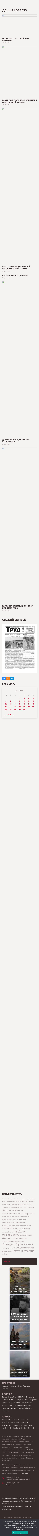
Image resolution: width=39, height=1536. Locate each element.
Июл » (12, 715)
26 (6, 710)
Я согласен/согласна (20, 1533)
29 (20, 710)
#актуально (10, 1210)
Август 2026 (6, 1420)
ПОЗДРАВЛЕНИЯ (14, 1402)
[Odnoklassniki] (8, 678)
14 (15, 704)
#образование (25, 1235)
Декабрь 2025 (28, 1425)
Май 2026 (5, 1422)
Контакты (13, 1386)
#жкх (23, 1219)
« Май (7, 715)
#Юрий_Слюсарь (27, 1207)
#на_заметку (10, 1234)
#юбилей (5, 1254)
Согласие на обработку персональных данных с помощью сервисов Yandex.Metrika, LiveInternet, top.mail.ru (18, 1501)
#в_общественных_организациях (13, 1216)
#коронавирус (8, 1228)
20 (11, 707)
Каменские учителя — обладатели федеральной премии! (19, 101)
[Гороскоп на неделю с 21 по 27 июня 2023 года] (19, 449)
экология (5, 1411)
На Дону (25, 1400)
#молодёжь (6, 1232)
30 (24, 710)
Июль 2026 (16, 1420)
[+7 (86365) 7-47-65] (4, 1478)
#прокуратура (6, 1248)
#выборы (27, 1216)
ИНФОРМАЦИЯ (7, 1400)
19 (6, 707)
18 (33, 704)
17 (29, 704)
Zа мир (4, 1397)
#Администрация (31, 1199)
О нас (20, 1386)
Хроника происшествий (23, 1405)
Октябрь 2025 (17, 1428)
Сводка (4, 1405)
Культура (18, 1400)
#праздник (8, 1244)
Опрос (4, 1402)
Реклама (5, 1389)
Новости (5, 1386)
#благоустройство (26, 1213)
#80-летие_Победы (7, 1199)
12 (6, 704)
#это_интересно (24, 1250)
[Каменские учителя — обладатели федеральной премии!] (19, 47)
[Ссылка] (19, 798)
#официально (11, 1238)
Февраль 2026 (7, 1425)
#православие (19, 1241)
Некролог (33, 1400)
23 (24, 707)
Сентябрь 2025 (29, 1428)
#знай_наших (20, 1222)
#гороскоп (6, 1219)
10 (29, 701)
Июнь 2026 (25, 1420)
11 (33, 701)
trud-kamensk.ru (24, 1473)
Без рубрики (12, 1397)
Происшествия (27, 1402)
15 (19, 704)
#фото (11, 1251)
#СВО (24, 1204)
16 (24, 704)
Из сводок (31, 1397)
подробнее (15, 1523)
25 (33, 707)
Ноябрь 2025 (6, 1428)
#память (24, 1238)
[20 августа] (19, 648)
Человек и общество (25, 1408)
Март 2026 (24, 1422)
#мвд (28, 1228)
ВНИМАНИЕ (22, 1397)
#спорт (30, 1247)
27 (11, 710)
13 (10, 704)
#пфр (12, 1248)
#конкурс (27, 1225)
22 (20, 707)
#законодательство (8, 1222)
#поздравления (8, 1241)
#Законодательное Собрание (11, 1202)
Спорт (11, 1405)
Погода (7, 1261)
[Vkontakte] (4, 678)
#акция (21, 1211)
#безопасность (9, 1213)
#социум (20, 1247)
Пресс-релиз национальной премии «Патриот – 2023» (16, 268)
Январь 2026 (18, 1425)
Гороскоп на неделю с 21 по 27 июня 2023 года (17, 607)
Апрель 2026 (14, 1422)
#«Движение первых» (19, 1199)
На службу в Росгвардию (15, 275)
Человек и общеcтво (9, 1408)
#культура (20, 1228)
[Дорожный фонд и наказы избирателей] (19, 282)
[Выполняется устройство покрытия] (19, 16)
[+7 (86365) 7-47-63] (4, 1483)
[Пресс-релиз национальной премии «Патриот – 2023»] (19, 109)
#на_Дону (18, 1231)
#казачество (19, 1225)
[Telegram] (12, 678)
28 (15, 710)
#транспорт (5, 1251)
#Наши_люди (16, 1204)
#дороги (18, 1219)
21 (15, 707)
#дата (12, 1219)
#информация (8, 1225)
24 (29, 707)
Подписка (26, 1386)
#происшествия (24, 1244)
